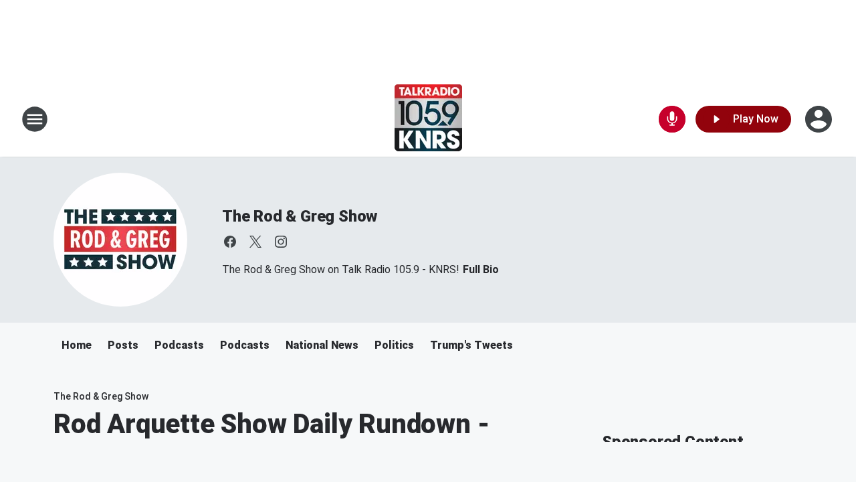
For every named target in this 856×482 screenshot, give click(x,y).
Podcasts (179, 345)
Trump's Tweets (471, 345)
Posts (123, 345)
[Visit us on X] (255, 242)
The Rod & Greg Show (299, 216)
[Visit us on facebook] (230, 242)
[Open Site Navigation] (34, 119)
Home (77, 345)
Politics (394, 345)
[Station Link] (428, 119)
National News (322, 345)
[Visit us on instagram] (281, 242)
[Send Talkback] (672, 119)
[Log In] (820, 119)
